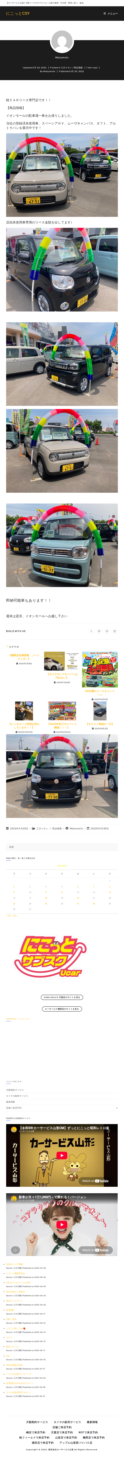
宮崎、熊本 (11, 1319)
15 (110, 892)
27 (78, 903)
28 (94, 903)
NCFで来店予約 (88, 1432)
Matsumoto (61, 57)
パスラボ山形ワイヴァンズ (18, 1374)
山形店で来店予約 (66, 1437)
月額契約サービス (15, 1090)
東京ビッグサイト (14, 1301)
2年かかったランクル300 (18, 1282)
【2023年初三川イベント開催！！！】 (62, 725)
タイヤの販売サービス (17, 1096)
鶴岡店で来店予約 (94, 1437)
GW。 (8, 1356)
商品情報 (78, 67)
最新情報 (10, 1102)
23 (14, 903)
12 (62, 892)
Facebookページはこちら (18, 1019)
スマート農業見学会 (15, 1273)
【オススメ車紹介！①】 (100, 724)
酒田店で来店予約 (43, 1442)
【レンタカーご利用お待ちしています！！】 (24, 725)
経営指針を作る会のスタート (19, 1383)
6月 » (15, 915)
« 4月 (8, 915)
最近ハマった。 (13, 1346)
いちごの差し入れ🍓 (16, 1328)
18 (46, 898)
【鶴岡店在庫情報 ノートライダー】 (24, 657)
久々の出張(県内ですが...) (18, 1392)
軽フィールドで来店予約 (34, 1437)
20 (78, 898)
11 (46, 892)
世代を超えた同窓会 (15, 1291)
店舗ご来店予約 (13, 1108)
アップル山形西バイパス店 (75, 1442)
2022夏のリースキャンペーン (100, 693)
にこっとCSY (18, 13)
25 (46, 903)
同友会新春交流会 (14, 1365)
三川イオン (66, 67)
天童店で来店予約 (62, 1432)
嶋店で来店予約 (35, 1432)
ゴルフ (9, 1337)
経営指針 (10, 1310)
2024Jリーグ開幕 (14, 1264)
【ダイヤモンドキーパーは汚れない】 (62, 676)
